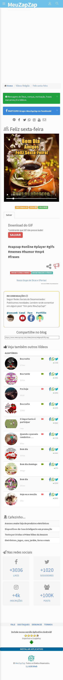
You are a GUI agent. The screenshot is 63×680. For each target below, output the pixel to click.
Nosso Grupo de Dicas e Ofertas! (31, 280)
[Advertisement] (31, 47)
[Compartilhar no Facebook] (20, 120)
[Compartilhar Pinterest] (14, 120)
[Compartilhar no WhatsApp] (30, 120)
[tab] (9, 215)
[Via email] (44, 120)
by (31, 666)
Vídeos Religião (23, 85)
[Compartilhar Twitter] (25, 120)
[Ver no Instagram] (34, 120)
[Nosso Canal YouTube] (39, 120)
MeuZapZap (20, 663)
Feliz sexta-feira (40, 85)
